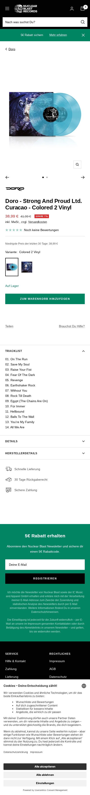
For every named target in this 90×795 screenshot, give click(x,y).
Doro (12, 49)
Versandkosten (37, 222)
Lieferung (11, 676)
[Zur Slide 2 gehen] (47, 177)
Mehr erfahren (58, 35)
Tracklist (13, 351)
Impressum (57, 661)
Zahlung (11, 669)
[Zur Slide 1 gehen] (43, 177)
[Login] (72, 8)
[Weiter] (83, 177)
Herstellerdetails (21, 453)
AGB (52, 669)
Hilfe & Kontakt (15, 661)
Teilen (9, 326)
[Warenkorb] (82, 8)
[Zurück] (7, 177)
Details (11, 441)
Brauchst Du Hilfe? (72, 326)
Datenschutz (58, 676)
